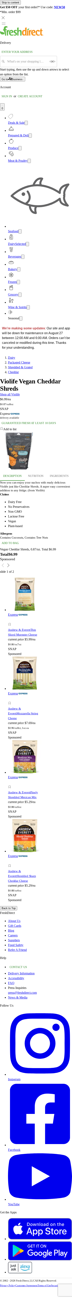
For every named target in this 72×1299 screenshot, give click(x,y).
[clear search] (52, 61)
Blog (11, 930)
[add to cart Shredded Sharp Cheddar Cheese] (10, 861)
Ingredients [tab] (59, 475)
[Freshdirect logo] (22, 34)
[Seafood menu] (20, 231)
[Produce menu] (20, 148)
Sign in (7, 96)
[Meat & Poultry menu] (29, 161)
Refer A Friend (17, 950)
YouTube (14, 1204)
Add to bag (10, 543)
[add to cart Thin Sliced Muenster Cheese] (10, 620)
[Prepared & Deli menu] (30, 135)
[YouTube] (40, 1199)
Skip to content (10, 2)
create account (30, 96)
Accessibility (16, 978)
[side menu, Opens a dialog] (3, 23)
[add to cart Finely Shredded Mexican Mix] (10, 782)
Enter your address (17, 51)
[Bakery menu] (18, 269)
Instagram (14, 1079)
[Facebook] (40, 1145)
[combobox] (27, 61)
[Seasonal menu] (20, 318)
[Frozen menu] (18, 282)
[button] (36, 429)
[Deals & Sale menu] (26, 123)
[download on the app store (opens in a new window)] (40, 1239)
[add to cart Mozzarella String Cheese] (10, 698)
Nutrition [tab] (35, 475)
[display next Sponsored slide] (8, 565)
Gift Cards (14, 925)
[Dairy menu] (27, 244)
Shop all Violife (10, 394)
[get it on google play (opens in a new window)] (40, 1259)
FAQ (11, 983)
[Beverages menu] (22, 257)
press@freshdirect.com (22, 992)
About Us (14, 921)
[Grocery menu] (20, 295)
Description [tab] (12, 475)
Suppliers (14, 940)
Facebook (14, 1149)
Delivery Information (21, 973)
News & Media (17, 997)
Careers (13, 935)
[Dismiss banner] (3, 17)
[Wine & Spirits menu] (28, 307)
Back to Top (9, 908)
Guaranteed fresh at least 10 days (29, 423)
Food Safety (15, 945)
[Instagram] (40, 1074)
